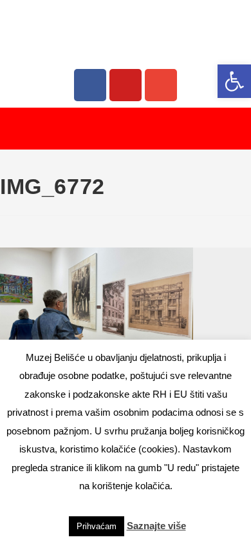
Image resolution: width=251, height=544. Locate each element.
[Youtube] (125, 85)
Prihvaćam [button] (96, 526)
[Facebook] (90, 85)
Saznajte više (156, 525)
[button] (234, 81)
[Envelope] (161, 85)
